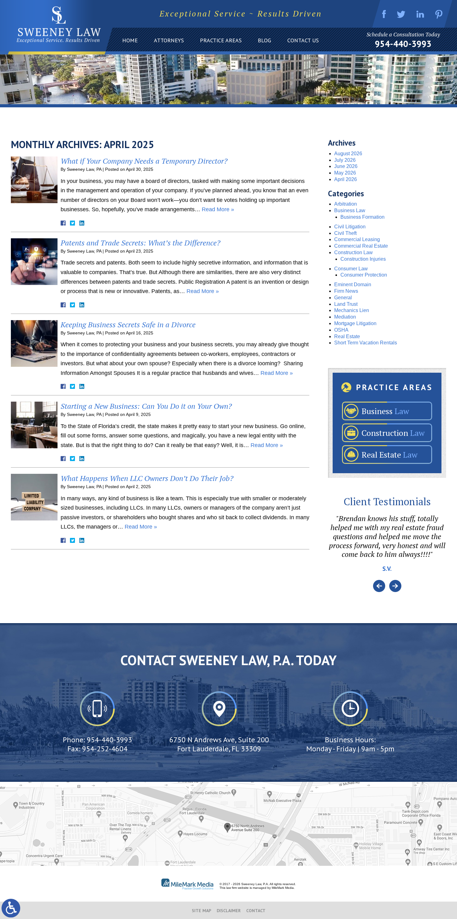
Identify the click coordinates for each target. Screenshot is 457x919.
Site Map (201, 910)
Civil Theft (345, 233)
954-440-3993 (403, 44)
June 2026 (346, 166)
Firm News (346, 291)
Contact (255, 910)
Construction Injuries (363, 259)
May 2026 (345, 172)
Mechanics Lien (351, 310)
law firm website (237, 887)
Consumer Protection (363, 275)
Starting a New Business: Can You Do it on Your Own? (146, 406)
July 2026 (345, 160)
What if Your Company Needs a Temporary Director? (144, 161)
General (343, 297)
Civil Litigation (350, 226)
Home (130, 40)
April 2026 (345, 179)
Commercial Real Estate (361, 246)
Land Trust (346, 304)
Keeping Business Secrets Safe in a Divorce (128, 324)
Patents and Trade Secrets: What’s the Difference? (140, 243)
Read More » (218, 209)
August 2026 (348, 153)
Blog (264, 40)
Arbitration (345, 204)
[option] (387, 547)
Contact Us (303, 40)
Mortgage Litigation (355, 323)
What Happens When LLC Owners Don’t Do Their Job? (147, 478)
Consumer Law (351, 268)
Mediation (345, 317)
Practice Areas (221, 40)
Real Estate (347, 336)
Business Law (349, 210)
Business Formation (362, 217)
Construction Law (353, 252)
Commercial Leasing (357, 239)
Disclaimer (229, 910)
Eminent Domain (352, 284)
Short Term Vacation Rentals (365, 342)
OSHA (341, 330)
